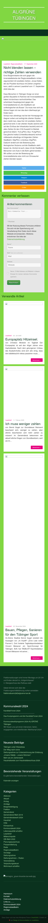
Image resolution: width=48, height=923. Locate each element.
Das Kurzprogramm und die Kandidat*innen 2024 (23, 716)
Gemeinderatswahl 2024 (13, 817)
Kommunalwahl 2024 (12, 828)
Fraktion (7, 809)
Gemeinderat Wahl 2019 (13, 814)
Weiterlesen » (36, 360)
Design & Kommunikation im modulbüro (26, 920)
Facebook (24, 182)
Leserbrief (7, 64)
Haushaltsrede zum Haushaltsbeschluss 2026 (22, 760)
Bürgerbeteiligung (11, 806)
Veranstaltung (9, 860)
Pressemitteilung (10, 844)
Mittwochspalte (9, 836)
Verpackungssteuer (11, 863)
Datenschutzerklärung (16, 239)
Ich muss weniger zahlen (23, 423)
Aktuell (6, 798)
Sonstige (7, 852)
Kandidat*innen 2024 (12, 710)
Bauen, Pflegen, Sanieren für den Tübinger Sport (23, 631)
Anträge (7, 804)
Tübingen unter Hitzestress (14, 747)
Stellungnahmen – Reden (14, 858)
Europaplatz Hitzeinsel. (21, 339)
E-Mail (24, 187)
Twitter (24, 168)
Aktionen (7, 796)
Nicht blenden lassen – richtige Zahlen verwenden (22, 69)
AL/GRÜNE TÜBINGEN (24, 14)
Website (9, 261)
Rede (6, 847)
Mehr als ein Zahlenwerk (13, 757)
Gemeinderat (9, 812)
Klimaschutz (8, 825)
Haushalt (7, 820)
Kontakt (7, 896)
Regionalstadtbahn (17, 64)
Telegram (24, 178)
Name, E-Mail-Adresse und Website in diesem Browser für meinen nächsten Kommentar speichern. (25, 274)
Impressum (8, 893)
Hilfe (5, 823)
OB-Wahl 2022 (9, 839)
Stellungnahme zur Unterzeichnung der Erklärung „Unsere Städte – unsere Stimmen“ (23, 753)
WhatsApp (24, 173)
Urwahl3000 (35, 917)
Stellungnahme (10, 855)
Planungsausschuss (12, 841)
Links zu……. (9, 901)
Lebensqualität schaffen (13, 831)
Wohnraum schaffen (12, 866)
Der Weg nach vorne (12, 749)
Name (9, 244)
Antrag (6, 801)
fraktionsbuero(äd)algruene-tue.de (17, 693)
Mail (15, 253)
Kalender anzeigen (11, 780)
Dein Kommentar (13, 208)
